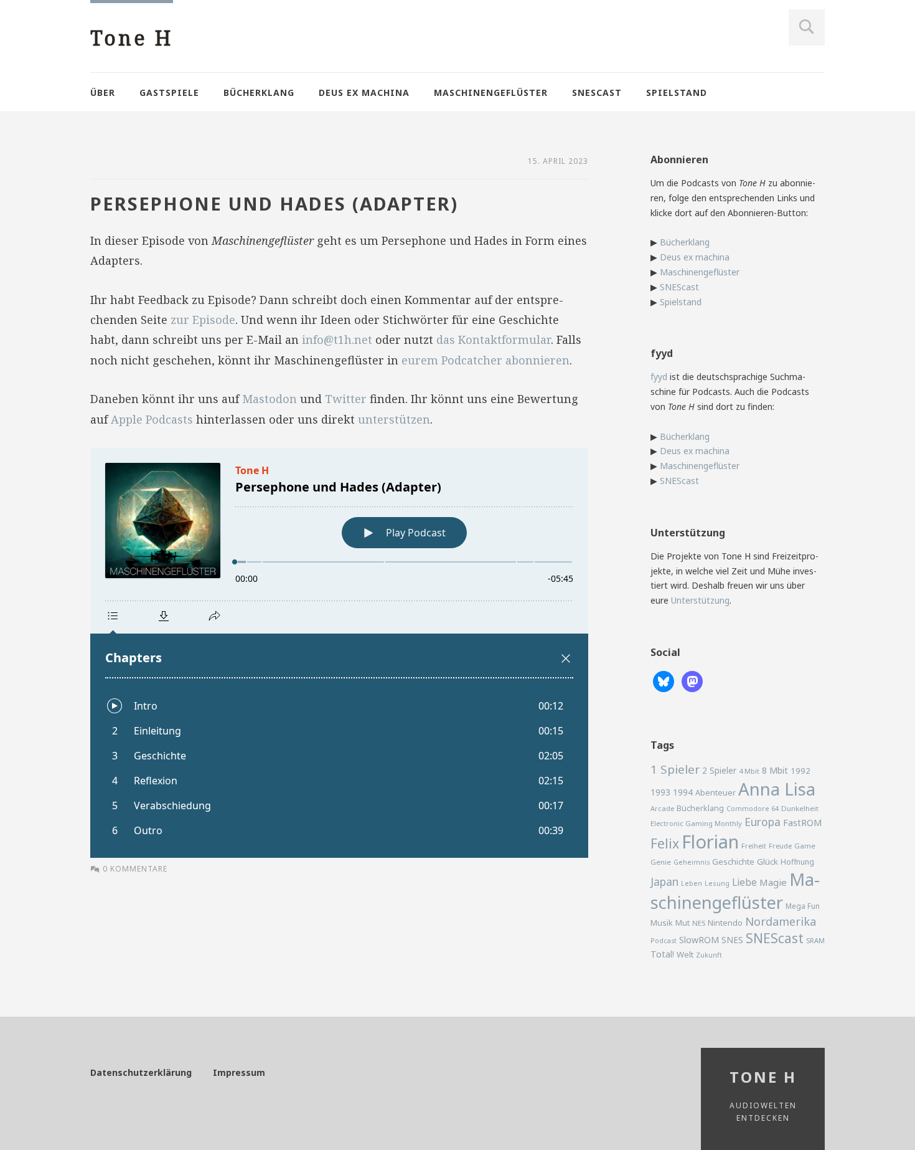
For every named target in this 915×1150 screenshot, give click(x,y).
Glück (767, 861)
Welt (685, 954)
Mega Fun (803, 906)
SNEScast (597, 92)
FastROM (802, 822)
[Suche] (807, 27)
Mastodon (269, 398)
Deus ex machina (364, 92)
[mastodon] (692, 681)
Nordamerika (780, 921)
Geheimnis (691, 862)
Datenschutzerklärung (141, 1072)
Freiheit (753, 845)
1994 (683, 792)
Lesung (717, 883)
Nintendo (725, 922)
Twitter (346, 398)
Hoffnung (797, 862)
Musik (661, 922)
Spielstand (676, 92)
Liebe (744, 882)
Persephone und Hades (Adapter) (274, 203)
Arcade (662, 808)
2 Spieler (719, 770)
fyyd (658, 377)
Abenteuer (715, 792)
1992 (800, 770)
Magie (773, 882)
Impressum (239, 1072)
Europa (762, 821)
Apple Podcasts (152, 419)
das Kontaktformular (493, 339)
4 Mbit (749, 771)
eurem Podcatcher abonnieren (485, 360)
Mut (682, 923)
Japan (664, 881)
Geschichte (733, 861)
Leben (691, 883)
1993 (660, 792)
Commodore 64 (752, 808)
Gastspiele (169, 92)
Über (102, 92)
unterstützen (394, 419)
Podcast (663, 940)
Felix (664, 843)
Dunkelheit (800, 808)
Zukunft (709, 955)
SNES (732, 940)
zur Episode (203, 319)
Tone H (131, 37)
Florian (710, 841)
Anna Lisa (776, 789)
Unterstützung (700, 600)
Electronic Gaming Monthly (696, 823)
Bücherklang (258, 92)
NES (698, 923)
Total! (662, 954)
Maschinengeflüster (491, 92)
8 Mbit (775, 770)
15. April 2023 (558, 161)
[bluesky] (663, 681)
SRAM (815, 940)
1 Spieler (675, 769)
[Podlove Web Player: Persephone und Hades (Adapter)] (339, 653)
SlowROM (699, 940)
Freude (780, 845)
